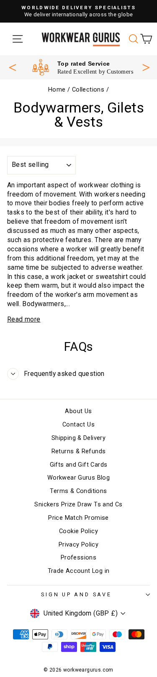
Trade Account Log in (79, 571)
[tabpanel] (83, 67)
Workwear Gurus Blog (78, 477)
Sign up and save (76, 594)
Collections (88, 89)
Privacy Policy (78, 544)
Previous (12, 67)
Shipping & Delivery (78, 438)
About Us (78, 411)
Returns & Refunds (78, 451)
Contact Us (78, 424)
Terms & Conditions (78, 491)
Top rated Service (83, 63)
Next (146, 66)
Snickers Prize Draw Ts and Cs (78, 504)
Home (57, 89)
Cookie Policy (78, 531)
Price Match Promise (78, 517)
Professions (78, 557)
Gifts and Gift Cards (79, 464)
